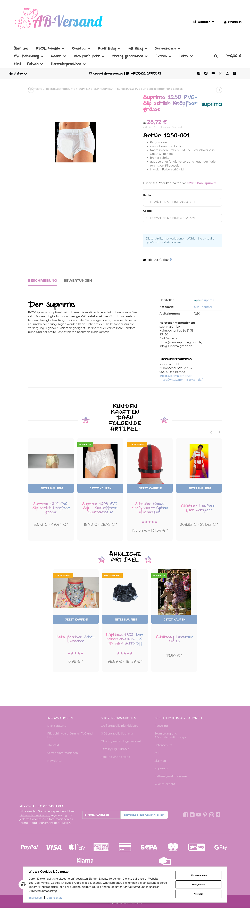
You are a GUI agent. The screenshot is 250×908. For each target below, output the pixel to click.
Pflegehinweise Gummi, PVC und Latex (70, 735)
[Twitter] (206, 73)
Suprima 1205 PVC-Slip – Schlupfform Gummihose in (100, 508)
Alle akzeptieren (198, 875)
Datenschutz (163, 745)
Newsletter (54, 760)
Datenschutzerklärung (35, 815)
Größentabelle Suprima (117, 733)
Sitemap (160, 760)
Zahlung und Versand (115, 756)
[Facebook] (198, 73)
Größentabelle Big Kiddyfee (119, 725)
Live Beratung (56, 725)
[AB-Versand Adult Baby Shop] (60, 22)
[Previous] (211, 432)
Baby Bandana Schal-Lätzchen (75, 639)
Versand (167, 127)
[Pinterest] (220, 73)
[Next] (219, 432)
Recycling (161, 725)
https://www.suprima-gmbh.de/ (181, 379)
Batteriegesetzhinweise (170, 776)
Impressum (162, 768)
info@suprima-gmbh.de (176, 375)
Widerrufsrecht (164, 784)
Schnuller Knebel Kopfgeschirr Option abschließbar (149, 508)
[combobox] (182, 202)
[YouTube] (213, 73)
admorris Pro (133, 903)
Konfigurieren (198, 884)
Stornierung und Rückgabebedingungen (171, 735)
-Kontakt (53, 745)
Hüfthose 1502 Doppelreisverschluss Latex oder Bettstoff (125, 639)
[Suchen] (215, 56)
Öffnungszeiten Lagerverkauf (121, 741)
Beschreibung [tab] (42, 280)
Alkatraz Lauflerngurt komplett (199, 508)
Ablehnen (198, 894)
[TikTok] (234, 73)
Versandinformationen (62, 753)
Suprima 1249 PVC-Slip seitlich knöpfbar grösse (51, 508)
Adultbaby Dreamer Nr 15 (174, 639)
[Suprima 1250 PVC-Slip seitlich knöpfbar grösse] (75, 142)
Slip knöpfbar (203, 307)
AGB (157, 753)
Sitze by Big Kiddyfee (115, 749)
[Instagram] (227, 73)
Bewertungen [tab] (78, 280)
